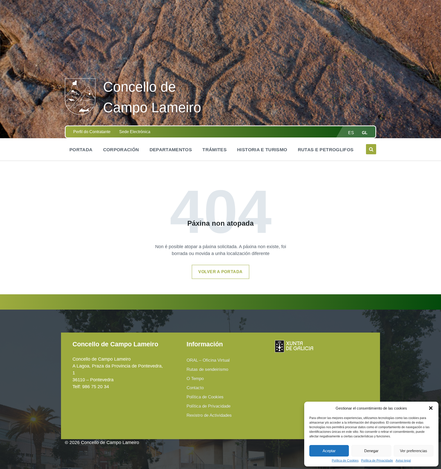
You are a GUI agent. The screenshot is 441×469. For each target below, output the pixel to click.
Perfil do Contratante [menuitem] (92, 132)
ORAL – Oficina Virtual (208, 360)
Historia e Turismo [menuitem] (262, 149)
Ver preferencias (413, 451)
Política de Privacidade (377, 460)
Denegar (371, 451)
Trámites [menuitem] (214, 149)
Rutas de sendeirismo (207, 369)
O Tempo (195, 378)
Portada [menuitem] (81, 149)
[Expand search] (371, 149)
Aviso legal (403, 460)
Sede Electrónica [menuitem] (134, 132)
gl (365, 133)
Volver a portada (220, 272)
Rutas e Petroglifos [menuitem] (326, 149)
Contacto (195, 387)
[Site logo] (80, 113)
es (351, 133)
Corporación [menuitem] (121, 149)
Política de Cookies (345, 460)
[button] (430, 408)
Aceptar (329, 451)
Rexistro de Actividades (209, 415)
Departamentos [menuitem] (171, 149)
